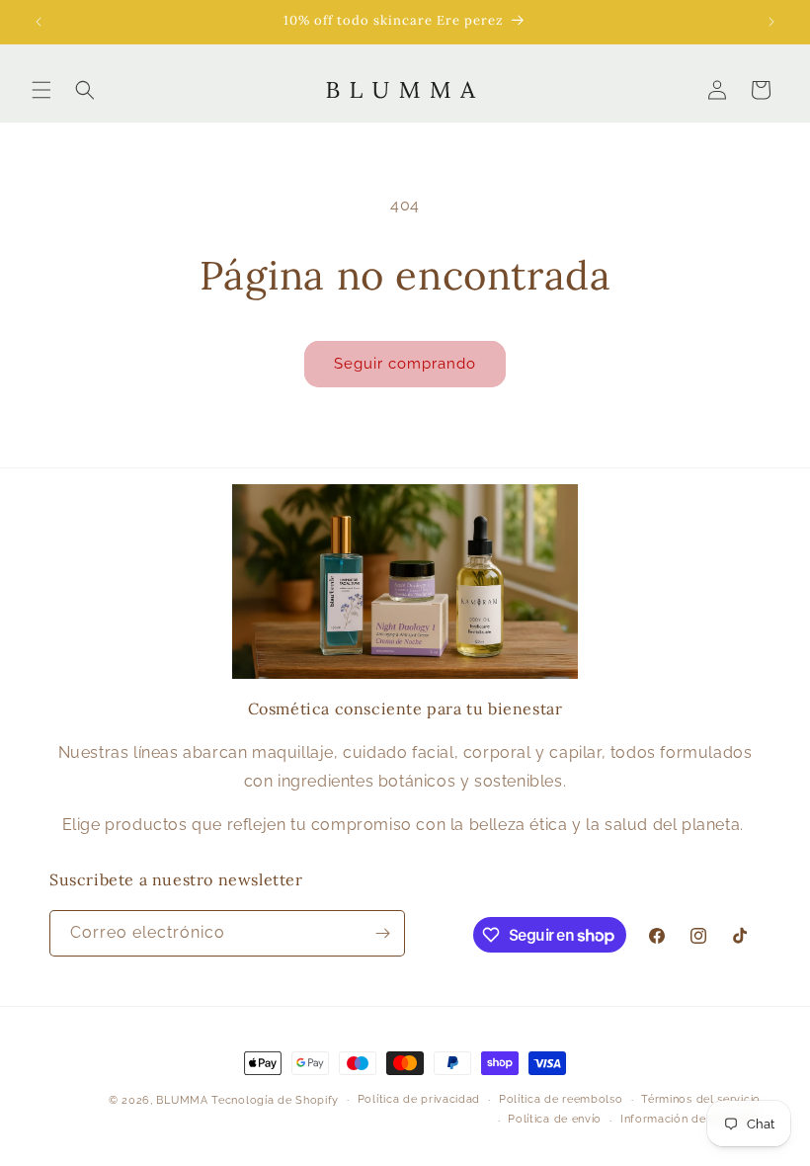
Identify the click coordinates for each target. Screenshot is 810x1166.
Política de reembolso (561, 1099)
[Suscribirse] (382, 933)
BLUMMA (181, 1100)
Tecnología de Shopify (275, 1100)
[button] (41, 90)
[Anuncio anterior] (38, 21)
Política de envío (555, 1119)
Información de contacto (690, 1119)
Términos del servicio (701, 1099)
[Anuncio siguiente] (771, 21)
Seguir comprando (405, 364)
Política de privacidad (419, 1099)
